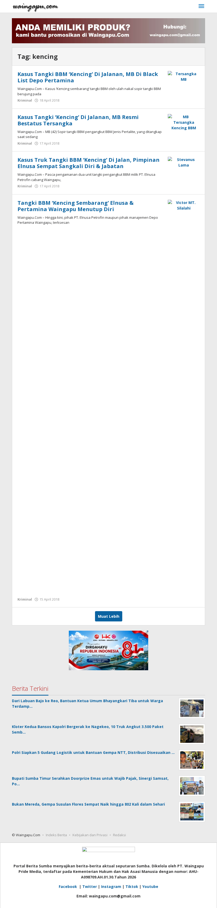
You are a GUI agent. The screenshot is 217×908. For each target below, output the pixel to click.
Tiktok (131, 886)
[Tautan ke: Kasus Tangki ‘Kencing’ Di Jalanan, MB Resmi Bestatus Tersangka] (184, 121)
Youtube (150, 886)
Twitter (89, 886)
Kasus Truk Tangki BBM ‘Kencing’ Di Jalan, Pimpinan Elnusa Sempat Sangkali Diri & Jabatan (88, 163)
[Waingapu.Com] (35, 6)
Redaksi (119, 835)
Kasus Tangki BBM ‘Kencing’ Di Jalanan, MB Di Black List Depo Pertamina (87, 77)
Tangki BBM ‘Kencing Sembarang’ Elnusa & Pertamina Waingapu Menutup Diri (75, 206)
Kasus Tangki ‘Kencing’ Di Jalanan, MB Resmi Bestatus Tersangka (78, 120)
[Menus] (201, 6)
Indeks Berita (56, 835)
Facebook (68, 886)
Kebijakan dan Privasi (90, 835)
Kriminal (24, 100)
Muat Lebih (108, 616)
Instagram (111, 886)
